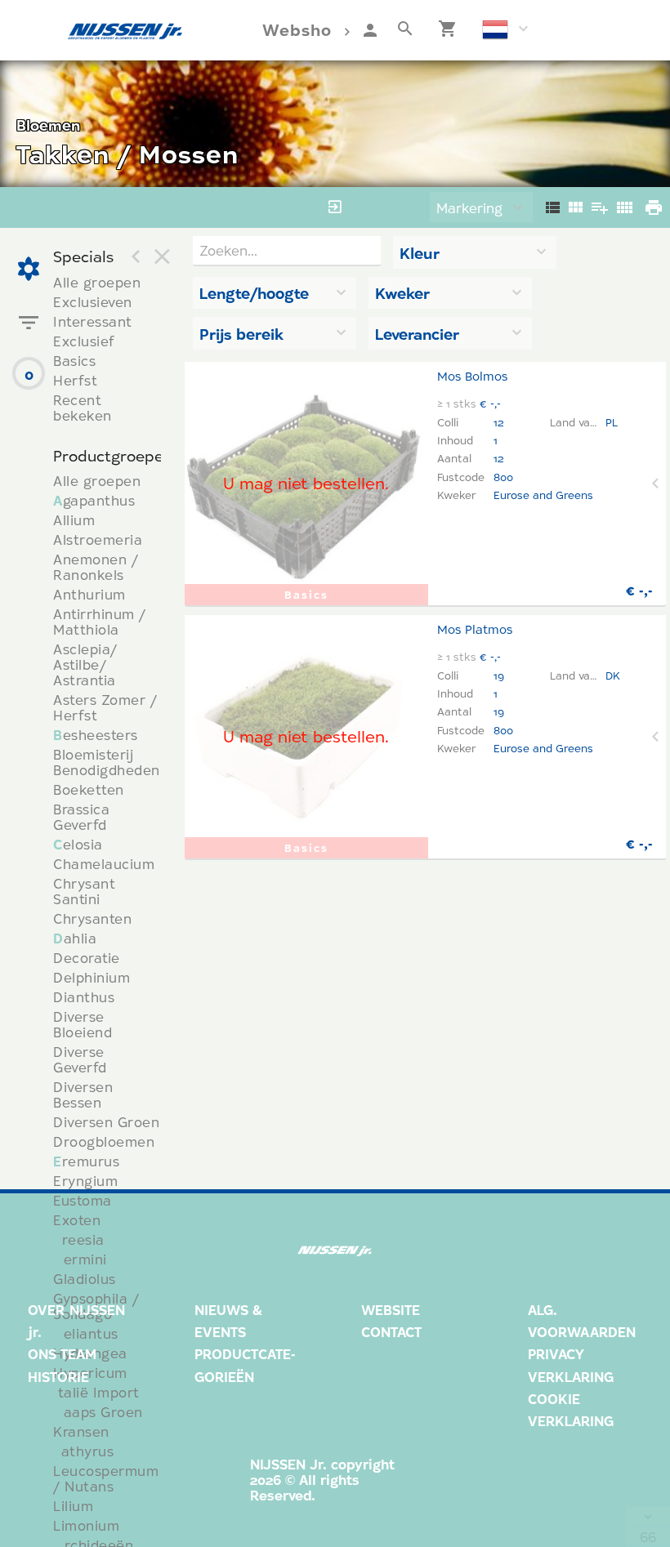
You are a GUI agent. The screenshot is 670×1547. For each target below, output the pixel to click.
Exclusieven (92, 302)
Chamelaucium (103, 864)
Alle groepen (97, 282)
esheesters (95, 734)
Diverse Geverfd (80, 1059)
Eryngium (85, 1180)
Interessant (92, 321)
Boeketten (88, 789)
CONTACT (391, 1332)
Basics (74, 360)
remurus (86, 1161)
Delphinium (91, 977)
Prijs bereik (241, 334)
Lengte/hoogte (254, 293)
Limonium (86, 1525)
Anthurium (89, 594)
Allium (74, 520)
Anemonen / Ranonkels (95, 566)
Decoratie (86, 957)
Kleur (420, 253)
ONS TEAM (62, 1354)
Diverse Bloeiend (82, 1024)
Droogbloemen (103, 1141)
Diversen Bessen (83, 1094)
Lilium (73, 1506)
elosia (78, 844)
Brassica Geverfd (81, 816)
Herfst (75, 380)
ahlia (74, 938)
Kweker (402, 293)
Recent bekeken (82, 407)
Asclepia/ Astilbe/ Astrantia (85, 664)
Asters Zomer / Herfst (105, 707)
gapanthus (94, 500)
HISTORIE (58, 1376)
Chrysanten (92, 918)
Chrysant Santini (84, 891)
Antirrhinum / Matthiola (99, 621)
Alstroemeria (97, 539)
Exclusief (84, 341)
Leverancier (417, 334)
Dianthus (83, 997)
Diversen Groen (106, 1122)
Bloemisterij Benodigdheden (106, 762)
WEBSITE (390, 1309)
